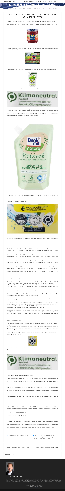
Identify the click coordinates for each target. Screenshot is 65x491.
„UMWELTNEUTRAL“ (39, 435)
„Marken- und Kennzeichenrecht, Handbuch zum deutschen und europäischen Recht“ (24, 482)
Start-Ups (26, 435)
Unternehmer (9, 437)
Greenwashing (40, 437)
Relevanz (45, 1)
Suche (55, 1)
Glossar (50, 1)
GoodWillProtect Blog (10, 1)
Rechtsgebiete (38, 1)
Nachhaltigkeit (51, 437)
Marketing (14, 435)
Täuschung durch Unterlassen (44, 438)
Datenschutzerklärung (38, 485)
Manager (10, 435)
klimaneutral (45, 437)
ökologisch (35, 438)
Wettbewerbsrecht (16, 437)
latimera (36, 487)
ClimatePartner (46, 435)
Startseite (26, 1)
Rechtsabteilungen (20, 435)
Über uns (31, 1)
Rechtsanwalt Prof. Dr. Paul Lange (14, 476)
